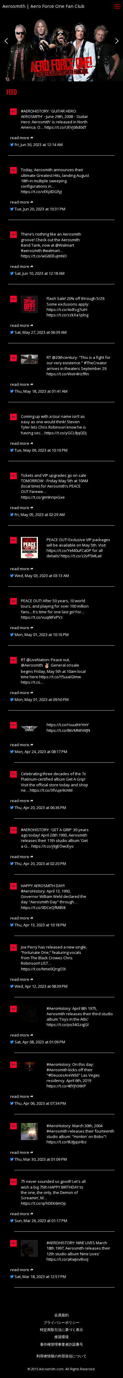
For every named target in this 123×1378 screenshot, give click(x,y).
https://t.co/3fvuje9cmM (51, 790)
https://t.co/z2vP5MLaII (81, 556)
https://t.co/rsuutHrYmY (68, 724)
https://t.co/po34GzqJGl (68, 1024)
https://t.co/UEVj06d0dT (65, 127)
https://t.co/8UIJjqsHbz (67, 1142)
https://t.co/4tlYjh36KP (66, 1086)
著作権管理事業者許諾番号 (61, 1344)
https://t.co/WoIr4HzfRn (68, 374)
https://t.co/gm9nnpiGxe (43, 497)
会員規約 (61, 1315)
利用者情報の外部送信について (61, 1356)
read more (20, 137)
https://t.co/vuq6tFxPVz (42, 617)
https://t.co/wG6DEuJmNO (44, 256)
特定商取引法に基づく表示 (61, 1329)
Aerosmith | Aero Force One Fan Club (43, 6)
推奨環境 (61, 1336)
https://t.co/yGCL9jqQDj (65, 432)
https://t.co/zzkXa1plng (67, 315)
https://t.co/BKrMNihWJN (68, 730)
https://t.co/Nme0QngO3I (43, 969)
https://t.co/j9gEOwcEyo (52, 846)
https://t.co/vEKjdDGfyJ (41, 191)
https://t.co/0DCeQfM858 (43, 907)
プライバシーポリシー (61, 1322)
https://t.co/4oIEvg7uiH (67, 309)
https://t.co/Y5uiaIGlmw (60, 676)
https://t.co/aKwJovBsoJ (67, 1259)
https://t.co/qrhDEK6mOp (43, 1203)
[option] (61, 40)
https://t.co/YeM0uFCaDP (69, 550)
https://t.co (30, 682)
